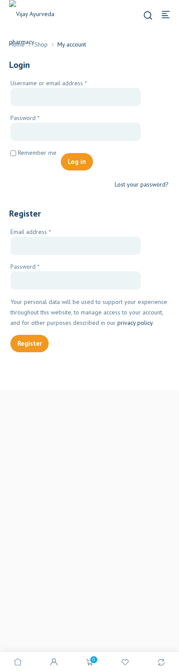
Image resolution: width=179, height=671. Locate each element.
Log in (77, 161)
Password (36, 118)
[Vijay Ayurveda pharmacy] (39, 28)
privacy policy (134, 323)
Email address (42, 231)
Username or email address (60, 83)
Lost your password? (142, 184)
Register (29, 343)
